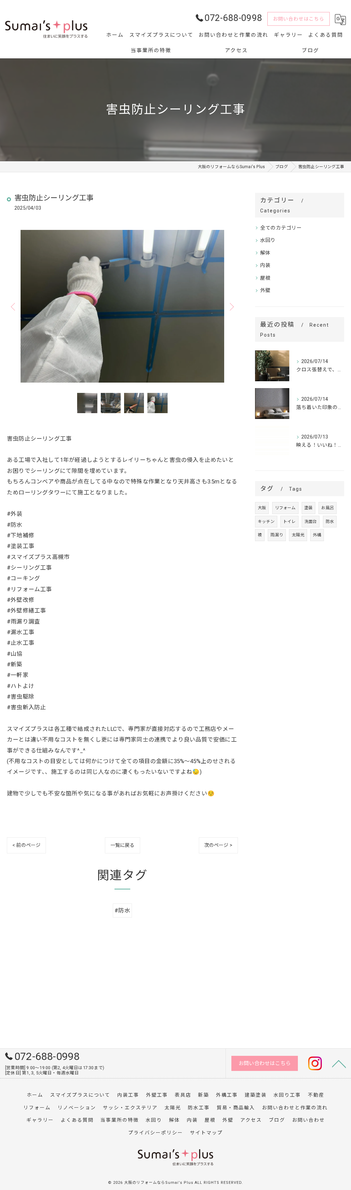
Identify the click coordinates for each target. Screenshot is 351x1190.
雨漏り (276, 535)
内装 (265, 265)
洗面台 (310, 521)
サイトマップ (206, 1132)
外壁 (265, 290)
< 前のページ (26, 845)
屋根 (265, 278)
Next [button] (231, 306)
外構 (317, 535)
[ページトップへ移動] (339, 1063)
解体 (265, 253)
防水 (330, 521)
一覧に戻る (122, 845)
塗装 (308, 507)
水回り (268, 240)
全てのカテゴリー (281, 228)
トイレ (289, 521)
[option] (122, 306)
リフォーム (285, 507)
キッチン (266, 521)
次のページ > (218, 845)
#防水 (122, 910)
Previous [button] (14, 306)
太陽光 (298, 535)
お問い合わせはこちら (298, 19)
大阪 (262, 507)
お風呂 (327, 507)
